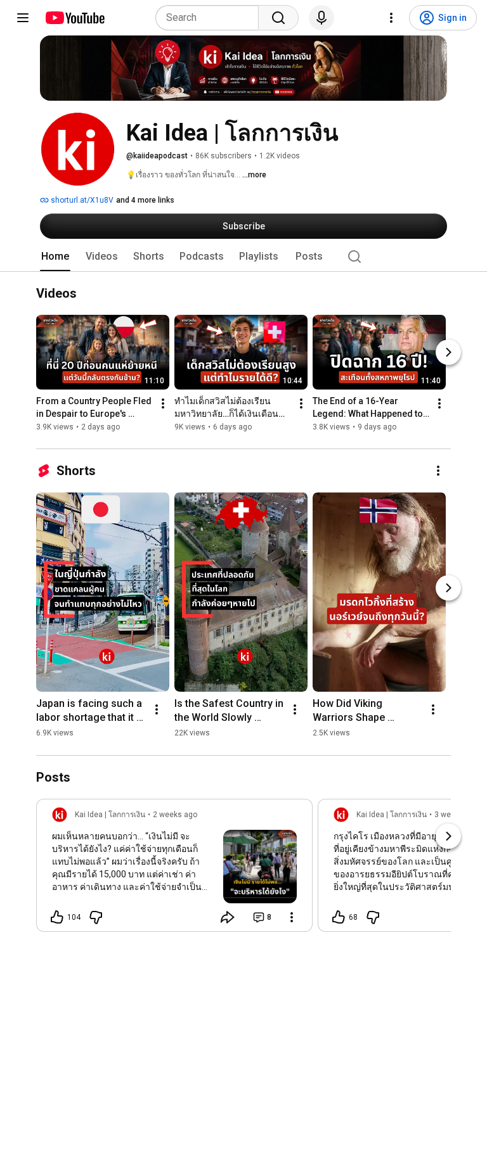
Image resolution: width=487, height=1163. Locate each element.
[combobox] (211, 17)
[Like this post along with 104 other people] (57, 917)
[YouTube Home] (75, 17)
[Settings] (391, 17)
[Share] (227, 917)
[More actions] (163, 404)
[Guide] (22, 17)
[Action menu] (291, 917)
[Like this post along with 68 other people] (338, 917)
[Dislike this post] (96, 917)
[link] (174, 869)
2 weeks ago (175, 814)
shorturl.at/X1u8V (81, 200)
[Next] (448, 352)
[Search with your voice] (321, 17)
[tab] (55, 256)
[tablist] (243, 256)
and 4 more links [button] (145, 200)
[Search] (278, 17)
